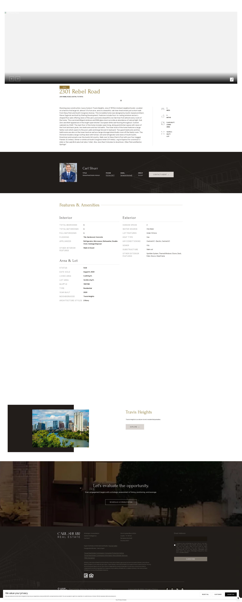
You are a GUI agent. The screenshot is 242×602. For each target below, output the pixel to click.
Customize (217, 594)
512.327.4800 (113, 546)
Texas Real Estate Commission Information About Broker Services (106, 555)
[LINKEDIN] (177, 589)
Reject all (205, 594)
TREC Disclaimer (89, 558)
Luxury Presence (104, 589)
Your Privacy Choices (121, 600)
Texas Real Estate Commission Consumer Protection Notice (104, 553)
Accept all (230, 594)
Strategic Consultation (91, 533)
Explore (133, 427)
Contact (87, 538)
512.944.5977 (110, 175)
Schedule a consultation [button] (121, 502)
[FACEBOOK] (167, 589)
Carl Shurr (90, 168)
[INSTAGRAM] (172, 589)
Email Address (180, 533)
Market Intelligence (90, 536)
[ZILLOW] (182, 589)
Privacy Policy (184, 552)
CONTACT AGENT (160, 174)
